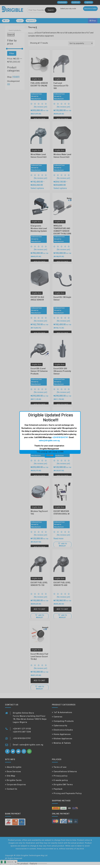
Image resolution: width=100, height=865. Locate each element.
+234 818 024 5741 (60, 437)
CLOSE (50, 455)
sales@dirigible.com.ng (49, 440)
